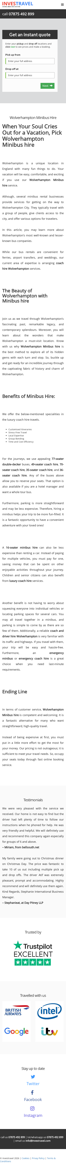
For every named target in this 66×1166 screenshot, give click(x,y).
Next (46, 86)
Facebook (33, 1099)
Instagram (33, 1115)
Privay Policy (38, 1158)
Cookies (25, 1158)
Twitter (33, 1083)
